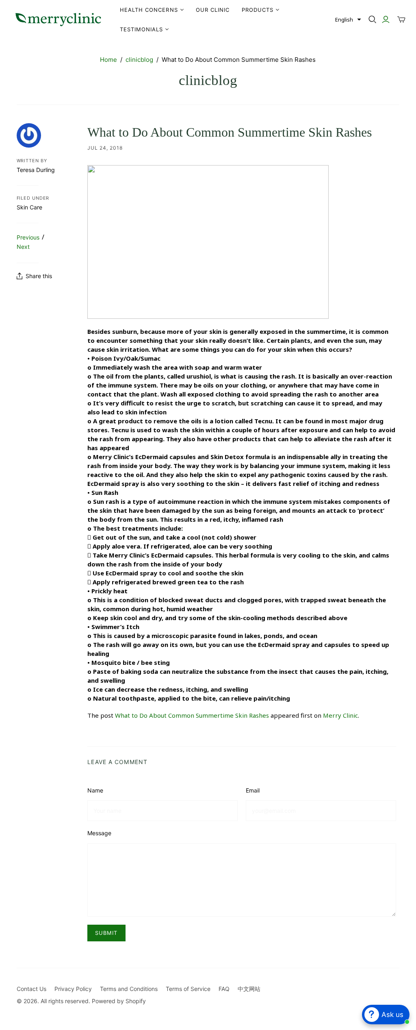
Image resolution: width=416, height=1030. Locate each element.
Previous (28, 237)
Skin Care (29, 207)
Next (23, 246)
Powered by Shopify (119, 1000)
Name (95, 790)
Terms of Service (188, 988)
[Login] (385, 19)
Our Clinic (213, 10)
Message (99, 833)
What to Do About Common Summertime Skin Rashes (192, 715)
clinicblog (139, 59)
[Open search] (372, 19)
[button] (348, 19)
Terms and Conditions (129, 988)
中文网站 (249, 988)
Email (253, 790)
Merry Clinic (340, 715)
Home (108, 59)
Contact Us (31, 988)
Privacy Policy (73, 988)
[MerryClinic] (59, 19)
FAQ (224, 988)
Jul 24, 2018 (105, 148)
